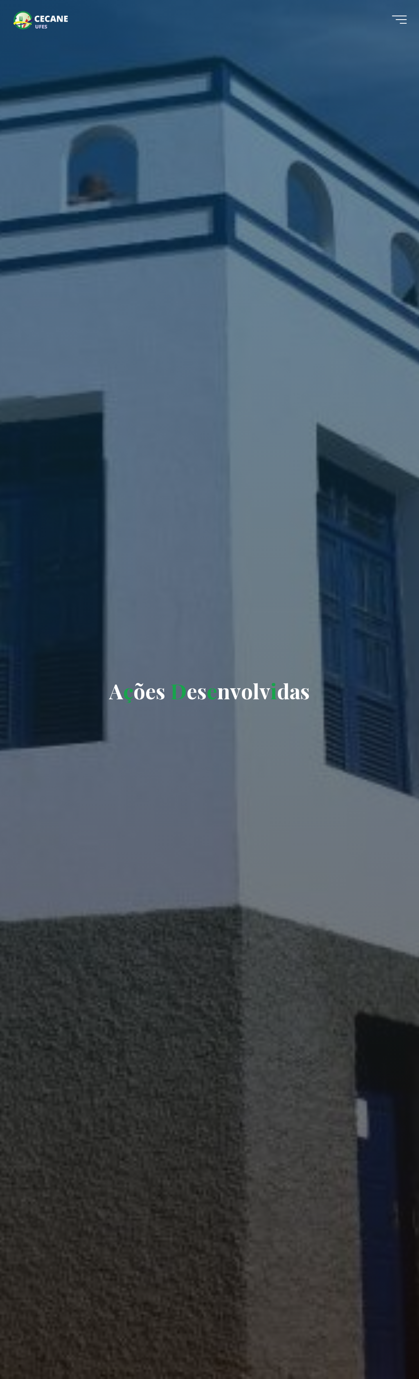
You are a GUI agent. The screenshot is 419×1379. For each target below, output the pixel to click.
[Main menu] (399, 20)
